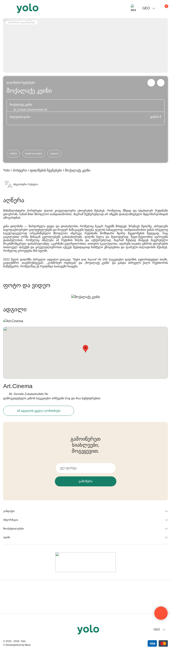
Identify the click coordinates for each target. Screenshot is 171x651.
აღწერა (13, 153)
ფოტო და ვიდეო (33, 153)
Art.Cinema (18, 386)
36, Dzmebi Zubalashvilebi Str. (29, 394)
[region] (85, 325)
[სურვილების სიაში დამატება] (161, 82)
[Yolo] (27, 8)
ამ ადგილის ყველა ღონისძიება (38, 410)
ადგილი (54, 153)
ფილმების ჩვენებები (20, 82)
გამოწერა (85, 481)
